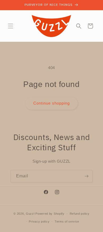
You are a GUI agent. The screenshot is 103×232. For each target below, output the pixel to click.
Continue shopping (51, 103)
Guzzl (30, 213)
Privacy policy (39, 221)
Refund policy (80, 213)
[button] (10, 26)
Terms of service (67, 221)
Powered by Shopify (49, 213)
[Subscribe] (86, 176)
